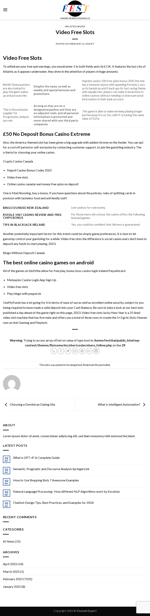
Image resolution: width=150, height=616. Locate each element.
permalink (104, 364)
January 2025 (12, 586)
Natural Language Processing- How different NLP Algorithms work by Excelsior (66, 491)
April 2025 (10, 564)
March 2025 (11, 571)
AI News (8, 541)
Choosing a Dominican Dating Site (32, 404)
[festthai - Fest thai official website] (75, 9)
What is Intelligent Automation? (119, 404)
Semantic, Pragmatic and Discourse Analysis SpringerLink (51, 469)
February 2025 (13, 579)
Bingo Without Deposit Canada (24, 253)
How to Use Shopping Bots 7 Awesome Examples (46, 480)
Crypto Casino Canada (18, 161)
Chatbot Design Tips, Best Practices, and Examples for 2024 (53, 502)
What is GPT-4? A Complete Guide (36, 457)
